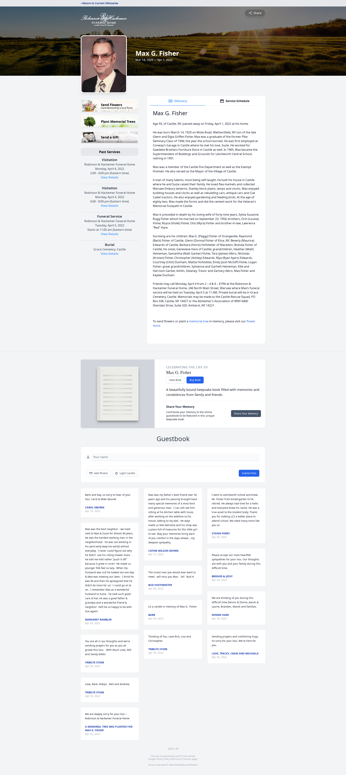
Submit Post (249, 473)
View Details (109, 177)
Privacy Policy (163, 759)
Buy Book (195, 380)
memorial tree (199, 321)
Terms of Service (182, 759)
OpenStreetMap (177, 764)
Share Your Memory (246, 413)
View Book (175, 380)
